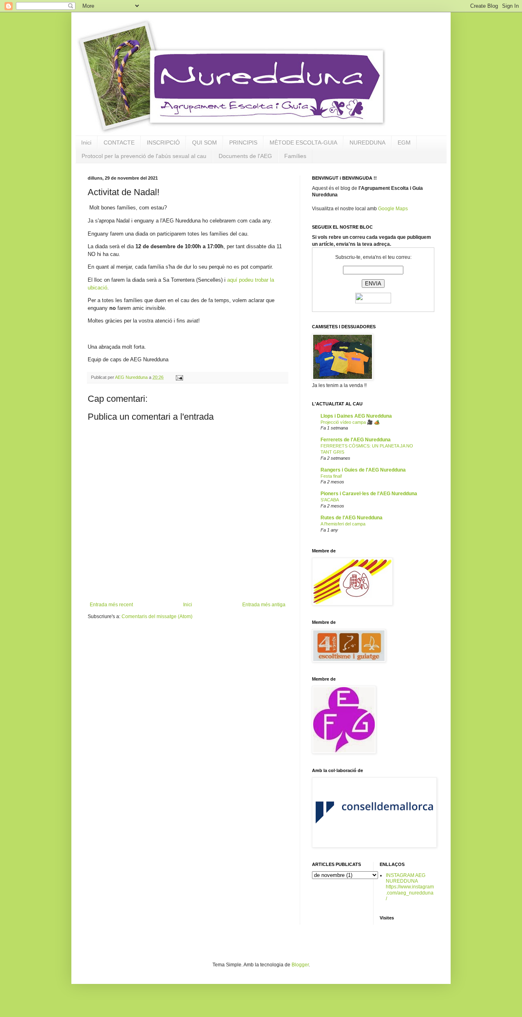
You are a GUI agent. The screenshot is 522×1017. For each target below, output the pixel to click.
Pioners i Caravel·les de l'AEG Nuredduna (369, 493)
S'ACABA (330, 499)
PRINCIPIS (243, 142)
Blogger (300, 965)
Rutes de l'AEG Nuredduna (352, 518)
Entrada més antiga (263, 605)
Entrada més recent (111, 605)
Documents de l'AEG (245, 156)
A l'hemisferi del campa (343, 523)
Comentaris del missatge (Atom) (157, 616)
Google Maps (393, 208)
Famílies (295, 156)
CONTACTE (119, 142)
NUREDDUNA (367, 142)
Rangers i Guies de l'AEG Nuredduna (363, 470)
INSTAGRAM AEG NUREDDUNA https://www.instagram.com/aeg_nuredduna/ (410, 887)
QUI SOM (204, 142)
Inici (86, 142)
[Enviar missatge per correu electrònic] (179, 377)
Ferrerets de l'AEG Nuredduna (356, 440)
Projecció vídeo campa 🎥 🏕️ (350, 422)
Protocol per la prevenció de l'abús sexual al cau (144, 156)
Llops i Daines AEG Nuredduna (356, 416)
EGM (404, 142)
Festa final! (331, 476)
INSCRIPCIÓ (163, 142)
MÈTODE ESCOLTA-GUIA (303, 142)
